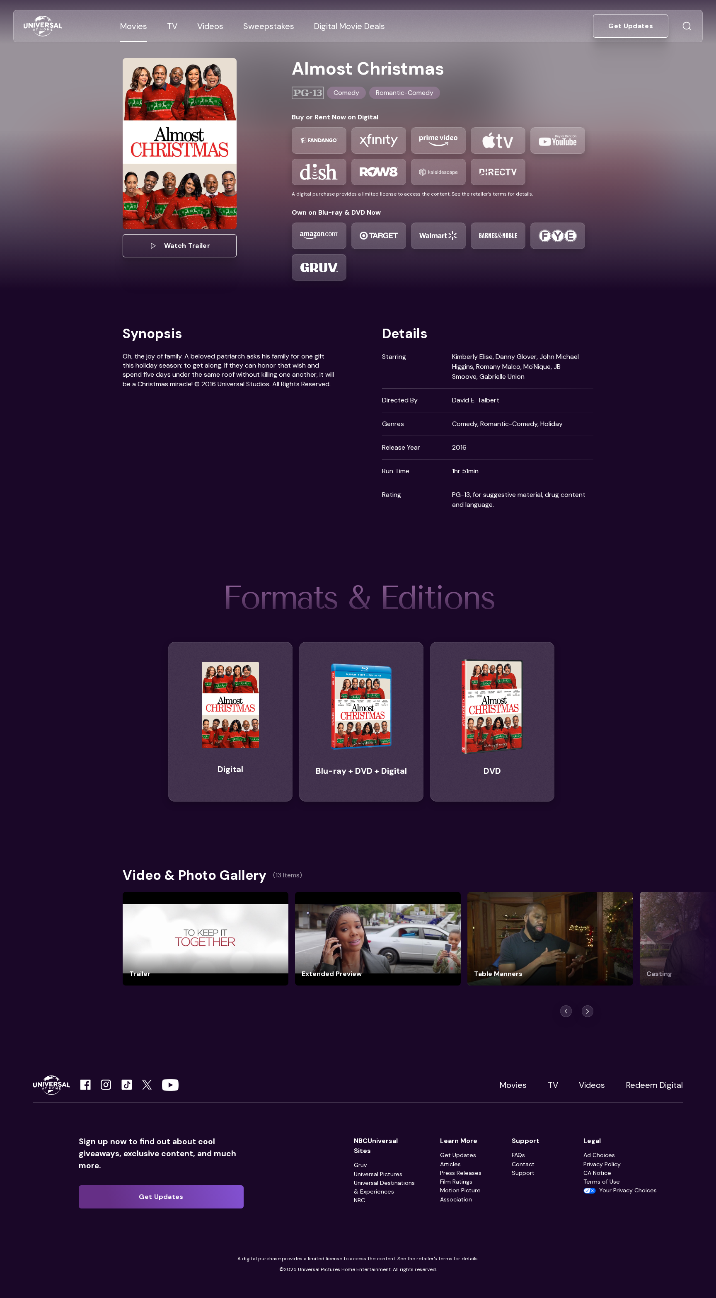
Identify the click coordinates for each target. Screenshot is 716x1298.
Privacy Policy (602, 1164)
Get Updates (458, 1155)
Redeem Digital (654, 1085)
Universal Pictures (378, 1174)
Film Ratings (456, 1181)
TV (553, 1085)
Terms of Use (601, 1181)
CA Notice (597, 1173)
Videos (592, 1085)
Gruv (360, 1165)
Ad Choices (599, 1155)
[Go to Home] (43, 26)
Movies (513, 1085)
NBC (359, 1200)
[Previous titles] (566, 1011)
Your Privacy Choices (628, 1190)
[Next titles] (587, 1011)
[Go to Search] (687, 26)
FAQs (518, 1155)
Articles (450, 1164)
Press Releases (460, 1173)
